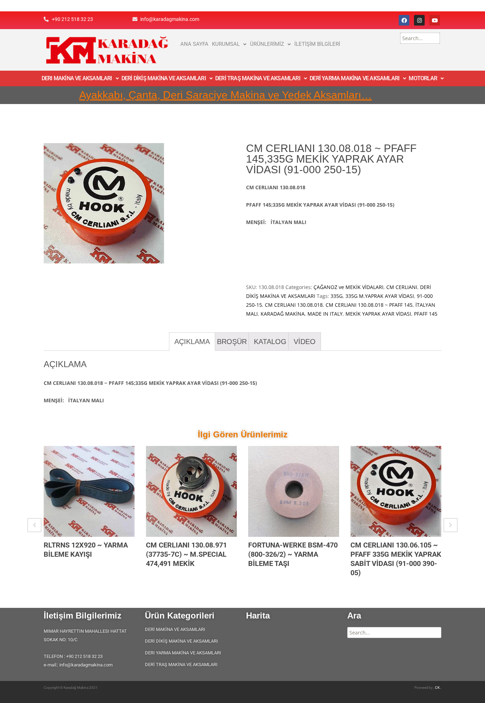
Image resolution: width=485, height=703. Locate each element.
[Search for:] (420, 38)
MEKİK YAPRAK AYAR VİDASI (378, 313)
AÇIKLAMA (192, 341)
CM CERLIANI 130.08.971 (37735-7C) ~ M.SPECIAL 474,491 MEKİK (186, 554)
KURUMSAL (226, 44)
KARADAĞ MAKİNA (283, 313)
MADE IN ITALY (325, 313)
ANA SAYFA (194, 44)
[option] (89, 511)
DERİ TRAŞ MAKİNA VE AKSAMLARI (257, 78)
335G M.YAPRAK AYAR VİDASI (379, 296)
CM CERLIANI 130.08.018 (294, 304)
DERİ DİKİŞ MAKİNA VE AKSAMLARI (163, 78)
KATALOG (270, 341)
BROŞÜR (232, 341)
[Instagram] (419, 20)
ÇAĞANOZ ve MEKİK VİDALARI (348, 287)
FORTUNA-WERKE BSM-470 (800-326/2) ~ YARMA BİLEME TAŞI (293, 554)
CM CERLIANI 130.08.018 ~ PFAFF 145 (369, 304)
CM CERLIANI (401, 287)
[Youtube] (434, 20)
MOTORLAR (423, 78)
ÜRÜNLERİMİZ (267, 44)
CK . (438, 688)
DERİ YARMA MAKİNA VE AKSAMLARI (354, 78)
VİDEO (305, 341)
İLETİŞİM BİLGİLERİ (317, 44)
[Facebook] (404, 20)
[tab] (192, 341)
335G (337, 296)
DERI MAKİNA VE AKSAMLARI (77, 78)
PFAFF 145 (425, 313)
